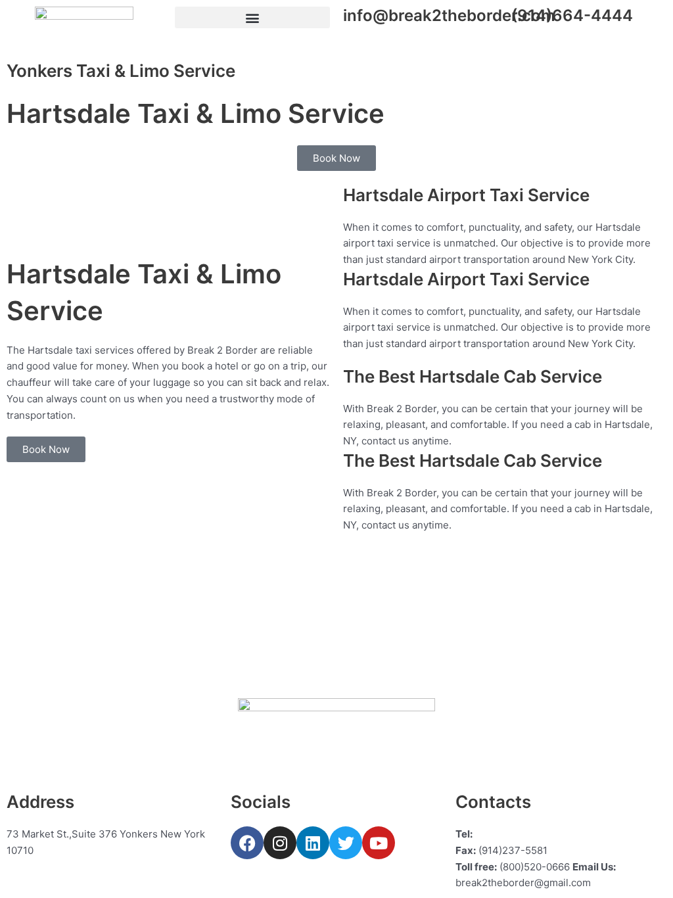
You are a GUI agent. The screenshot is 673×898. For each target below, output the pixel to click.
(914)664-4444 (572, 15)
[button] (252, 17)
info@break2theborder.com (449, 15)
